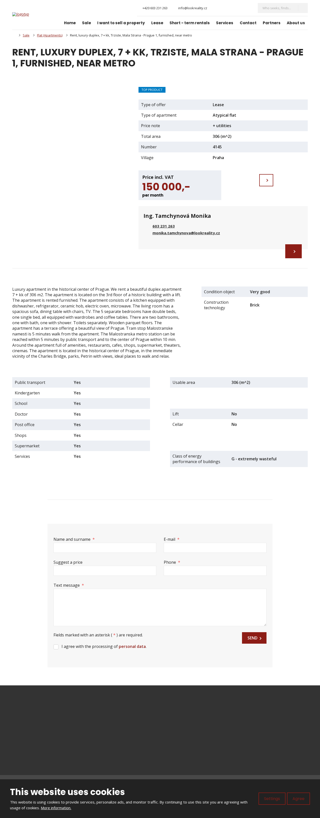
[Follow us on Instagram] (223, 8)
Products (177, 721)
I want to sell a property (121, 22)
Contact (248, 22)
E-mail (172, 539)
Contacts (177, 756)
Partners (271, 22)
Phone (172, 562)
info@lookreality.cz (44, 721)
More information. (56, 807)
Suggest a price (68, 562)
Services (224, 22)
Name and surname (74, 539)
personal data (132, 646)
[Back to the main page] (31, 14)
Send (253, 638)
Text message (69, 585)
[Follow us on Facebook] (215, 8)
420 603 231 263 (39, 727)
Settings (272, 799)
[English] (248, 7)
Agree (298, 799)
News (174, 738)
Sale (86, 22)
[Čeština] (239, 7)
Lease (157, 22)
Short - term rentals (190, 22)
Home (70, 22)
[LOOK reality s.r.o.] (13, 35)
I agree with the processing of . (104, 646)
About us (296, 22)
